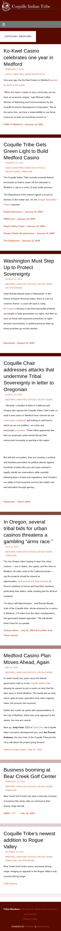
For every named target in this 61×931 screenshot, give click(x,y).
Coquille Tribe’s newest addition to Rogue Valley (29, 840)
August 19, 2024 (13, 395)
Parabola (30, 927)
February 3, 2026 (14, 69)
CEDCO (9, 74)
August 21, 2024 (13, 279)
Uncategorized (14, 288)
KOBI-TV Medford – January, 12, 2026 (23, 124)
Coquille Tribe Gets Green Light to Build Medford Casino (26, 151)
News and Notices (35, 74)
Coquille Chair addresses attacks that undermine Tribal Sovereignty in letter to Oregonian (29, 376)
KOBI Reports (10, 883)
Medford (19, 74)
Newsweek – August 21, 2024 (19, 343)
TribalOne (27, 172)
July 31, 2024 (12, 547)
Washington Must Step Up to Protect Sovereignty (29, 267)
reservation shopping (14, 420)
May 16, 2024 (11, 667)
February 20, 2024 (15, 782)
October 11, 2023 (14, 852)
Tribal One (38, 727)
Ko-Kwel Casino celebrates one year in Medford (28, 57)
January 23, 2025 (14, 163)
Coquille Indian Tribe (40, 683)
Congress (11, 308)
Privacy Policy (30, 919)
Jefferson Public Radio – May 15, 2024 (23, 749)
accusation (20, 430)
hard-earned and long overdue (33, 581)
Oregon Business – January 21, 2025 (23, 211)
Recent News (12, 172)
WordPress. (43, 927)
